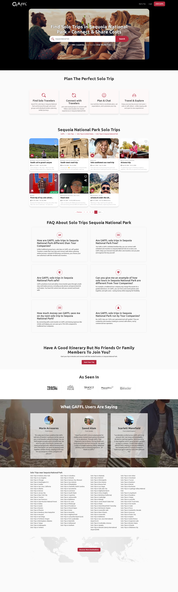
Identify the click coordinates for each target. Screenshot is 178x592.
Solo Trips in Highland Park (68, 514)
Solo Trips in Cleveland (128, 478)
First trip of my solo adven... (41, 198)
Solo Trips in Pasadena (128, 495)
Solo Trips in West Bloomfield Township (103, 506)
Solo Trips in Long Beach (128, 493)
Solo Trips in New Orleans (99, 512)
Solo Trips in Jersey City (38, 493)
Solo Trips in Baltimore (67, 499)
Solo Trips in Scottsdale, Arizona (101, 523)
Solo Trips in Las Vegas (98, 486)
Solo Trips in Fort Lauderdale (69, 519)
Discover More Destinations (89, 550)
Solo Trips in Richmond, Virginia (100, 508)
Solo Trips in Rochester (128, 486)
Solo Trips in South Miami (68, 493)
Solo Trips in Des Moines (98, 482)
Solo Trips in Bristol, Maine (129, 523)
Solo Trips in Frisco (127, 508)
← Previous (78, 212)
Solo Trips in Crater (127, 506)
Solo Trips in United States (85, 134)
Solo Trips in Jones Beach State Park (102, 501)
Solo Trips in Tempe (127, 497)
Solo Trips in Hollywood (68, 523)
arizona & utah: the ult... (100, 198)
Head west (64, 198)
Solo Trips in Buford (97, 478)
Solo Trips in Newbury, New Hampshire (42, 512)
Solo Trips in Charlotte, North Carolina (72, 486)
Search (122, 39)
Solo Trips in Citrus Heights (99, 493)
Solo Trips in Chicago (37, 480)
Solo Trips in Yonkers (37, 527)
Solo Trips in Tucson (127, 480)
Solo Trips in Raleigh (97, 499)
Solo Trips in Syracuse (128, 512)
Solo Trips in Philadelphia (68, 484)
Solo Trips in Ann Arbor (128, 476)
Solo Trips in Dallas (36, 504)
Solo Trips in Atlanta (36, 488)
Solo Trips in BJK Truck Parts (130, 501)
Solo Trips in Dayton (127, 516)
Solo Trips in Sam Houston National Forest (43, 501)
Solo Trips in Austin (36, 506)
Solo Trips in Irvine (66, 510)
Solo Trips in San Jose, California (40, 486)
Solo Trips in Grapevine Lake (130, 521)
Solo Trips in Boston (36, 508)
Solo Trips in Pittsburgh (67, 504)
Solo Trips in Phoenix (37, 510)
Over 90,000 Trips (103, 45)
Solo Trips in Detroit (127, 484)
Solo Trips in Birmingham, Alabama (41, 521)
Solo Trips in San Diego (37, 516)
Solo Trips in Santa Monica (129, 519)
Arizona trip (126, 162)
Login (150, 4)
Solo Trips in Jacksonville (68, 497)
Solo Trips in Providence (68, 506)
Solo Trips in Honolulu (67, 512)
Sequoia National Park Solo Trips (89, 129)
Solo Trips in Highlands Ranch (100, 491)
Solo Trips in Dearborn (128, 482)
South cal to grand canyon (41, 162)
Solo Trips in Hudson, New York (40, 476)
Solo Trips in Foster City (128, 514)
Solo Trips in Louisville (128, 499)
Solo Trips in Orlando (67, 478)
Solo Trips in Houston (37, 514)
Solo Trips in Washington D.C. (39, 482)
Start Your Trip (89, 362)
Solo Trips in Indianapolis (38, 525)
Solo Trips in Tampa (36, 523)
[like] (55, 141)
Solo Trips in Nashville (67, 521)
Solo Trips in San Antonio (68, 482)
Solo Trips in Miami (96, 504)
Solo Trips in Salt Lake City (99, 488)
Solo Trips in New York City (38, 495)
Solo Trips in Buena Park (98, 484)
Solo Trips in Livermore (67, 491)
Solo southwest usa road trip (102, 162)
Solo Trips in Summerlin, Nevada (131, 510)
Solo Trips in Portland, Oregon (39, 519)
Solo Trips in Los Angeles (38, 478)
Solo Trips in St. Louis (67, 501)
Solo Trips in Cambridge (98, 497)
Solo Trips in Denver (36, 491)
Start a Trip (142, 4)
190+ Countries (78, 45)
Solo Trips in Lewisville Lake (99, 510)
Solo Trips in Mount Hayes (68, 508)
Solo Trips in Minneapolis (99, 480)
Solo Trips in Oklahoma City (129, 527)
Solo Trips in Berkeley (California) (101, 495)
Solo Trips (71, 134)
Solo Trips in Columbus (67, 476)
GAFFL (63, 134)
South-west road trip (69, 162)
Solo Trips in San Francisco (38, 499)
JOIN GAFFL (159, 4)
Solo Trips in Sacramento (68, 488)
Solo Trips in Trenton (37, 497)
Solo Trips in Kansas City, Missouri (71, 480)
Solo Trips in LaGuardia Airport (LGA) (71, 516)
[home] (19, 4)
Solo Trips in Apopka (97, 525)
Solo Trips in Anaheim (67, 525)
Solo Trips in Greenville (98, 514)
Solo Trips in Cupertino (67, 495)
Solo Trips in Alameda (97, 476)
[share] (55, 145)
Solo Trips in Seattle (36, 484)
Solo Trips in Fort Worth (128, 504)
